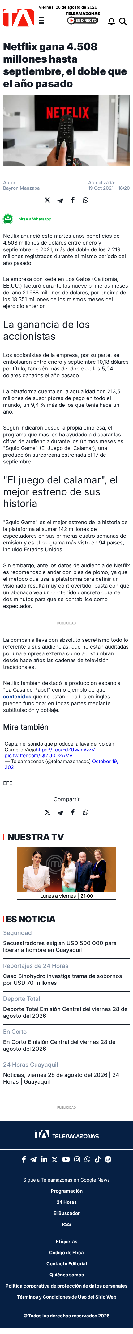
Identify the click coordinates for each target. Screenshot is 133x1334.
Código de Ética (66, 1252)
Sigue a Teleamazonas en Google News (66, 1180)
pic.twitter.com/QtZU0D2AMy (38, 755)
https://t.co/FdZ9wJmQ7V (65, 749)
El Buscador (67, 1213)
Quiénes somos (66, 1275)
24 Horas (67, 1202)
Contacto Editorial (66, 1264)
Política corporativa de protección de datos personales (66, 1286)
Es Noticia (31, 919)
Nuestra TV (35, 837)
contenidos (17, 696)
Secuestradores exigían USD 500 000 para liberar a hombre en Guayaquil (60, 946)
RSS (66, 1224)
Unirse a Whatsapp (33, 218)
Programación (67, 1191)
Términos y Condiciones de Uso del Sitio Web (66, 1297)
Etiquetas (66, 1241)
